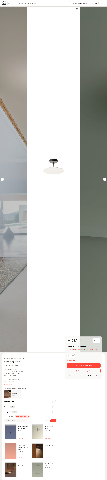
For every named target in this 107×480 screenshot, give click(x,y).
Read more (7, 385)
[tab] (6, 416)
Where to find (72, 360)
